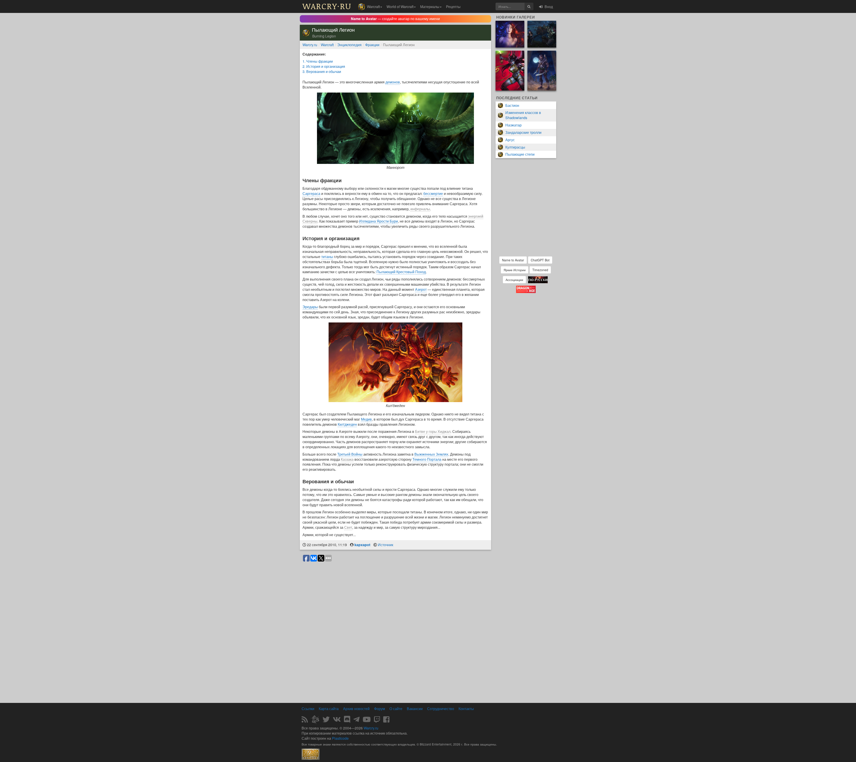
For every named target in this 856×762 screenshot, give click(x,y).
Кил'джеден (347, 424)
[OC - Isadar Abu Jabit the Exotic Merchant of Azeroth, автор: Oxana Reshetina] (541, 70)
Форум (379, 708)
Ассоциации (514, 279)
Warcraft (327, 44)
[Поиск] (529, 6)
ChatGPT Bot (540, 260)
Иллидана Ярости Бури (378, 221)
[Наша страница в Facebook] (386, 720)
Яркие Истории (515, 270)
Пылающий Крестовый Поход (401, 271)
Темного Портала (426, 459)
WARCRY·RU (326, 6)
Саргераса (311, 193)
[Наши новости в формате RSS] (305, 720)
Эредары (310, 306)
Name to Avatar (513, 260)
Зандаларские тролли (523, 132)
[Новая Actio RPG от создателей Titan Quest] (538, 279)
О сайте (395, 708)
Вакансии (415, 708)
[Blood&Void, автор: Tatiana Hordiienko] (510, 33)
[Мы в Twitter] (326, 720)
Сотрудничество (440, 708)
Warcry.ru (309, 44)
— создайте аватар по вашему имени (395, 18)
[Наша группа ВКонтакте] (337, 720)
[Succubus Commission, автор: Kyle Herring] (510, 70)
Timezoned (540, 270)
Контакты (466, 708)
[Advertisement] (395, 689)
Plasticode (340, 738)
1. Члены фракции (317, 61)
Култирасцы (515, 147)
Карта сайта (329, 708)
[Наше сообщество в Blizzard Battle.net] (317, 720)
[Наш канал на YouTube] (367, 720)
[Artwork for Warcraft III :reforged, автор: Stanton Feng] (541, 33)
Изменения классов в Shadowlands (523, 115)
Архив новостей (356, 708)
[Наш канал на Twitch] (377, 720)
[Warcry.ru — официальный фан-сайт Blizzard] (310, 753)
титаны (327, 256)
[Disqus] (395, 620)
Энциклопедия (349, 44)
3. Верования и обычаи (321, 71)
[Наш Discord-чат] (347, 720)
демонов (392, 82)
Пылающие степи (520, 154)
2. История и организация (323, 66)
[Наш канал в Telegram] (356, 720)
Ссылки (308, 708)
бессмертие (433, 193)
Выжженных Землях (431, 454)
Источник (385, 544)
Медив (366, 419)
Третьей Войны (349, 454)
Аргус (510, 139)
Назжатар (513, 125)
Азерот (421, 289)
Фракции (372, 44)
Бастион (512, 105)
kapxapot (362, 544)
